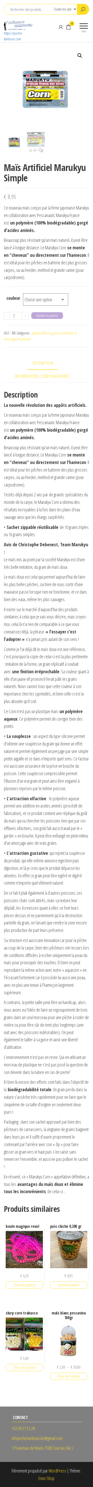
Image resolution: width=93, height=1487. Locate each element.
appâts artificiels (41, 333)
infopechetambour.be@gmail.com (37, 1438)
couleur (13, 298)
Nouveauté (23, 339)
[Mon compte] (61, 27)
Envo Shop (46, 1478)
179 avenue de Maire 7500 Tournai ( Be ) (42, 1448)
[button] (79, 55)
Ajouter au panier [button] (68, 1284)
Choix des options (24, 1284)
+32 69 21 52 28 (23, 1428)
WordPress (57, 1471)
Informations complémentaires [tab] (42, 376)
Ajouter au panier (47, 315)
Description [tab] (43, 363)
